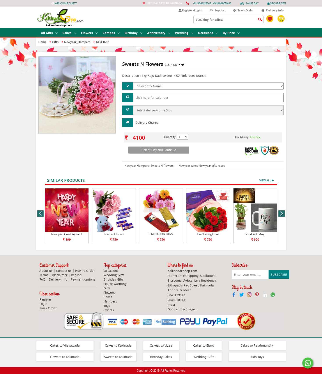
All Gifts (47, 33)
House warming (115, 284)
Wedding (181, 33)
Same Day (252, 3)
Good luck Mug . (255, 234)
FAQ (42, 279)
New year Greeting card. (66, 234)
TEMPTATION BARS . (161, 234)
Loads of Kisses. (114, 234)
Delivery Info (274, 10)
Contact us (64, 270)
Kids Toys (257, 357)
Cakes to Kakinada (118, 345)
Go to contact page (181, 309)
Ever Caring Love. (208, 234)
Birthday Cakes (161, 357)
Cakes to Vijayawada (65, 345)
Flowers (87, 33)
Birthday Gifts (114, 279)
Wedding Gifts (114, 275)
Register (45, 299)
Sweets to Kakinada (118, 357)
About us (46, 270)
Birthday (131, 33)
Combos (109, 33)
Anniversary (156, 33)
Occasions (205, 33)
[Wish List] (101, 59)
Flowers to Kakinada (65, 357)
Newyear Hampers (136, 166)
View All (265, 180)
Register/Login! (191, 10)
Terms (43, 275)
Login (43, 304)
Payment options (83, 279)
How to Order (85, 270)
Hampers (110, 301)
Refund (76, 275)
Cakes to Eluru (203, 345)
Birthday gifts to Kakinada (164, 3)
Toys (107, 306)
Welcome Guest (66, 3)
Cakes (66, 33)
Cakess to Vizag (161, 345)
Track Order (245, 10)
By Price (229, 33)
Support (219, 10)
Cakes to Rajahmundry (257, 345)
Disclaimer (59, 275)
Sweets (109, 310)
